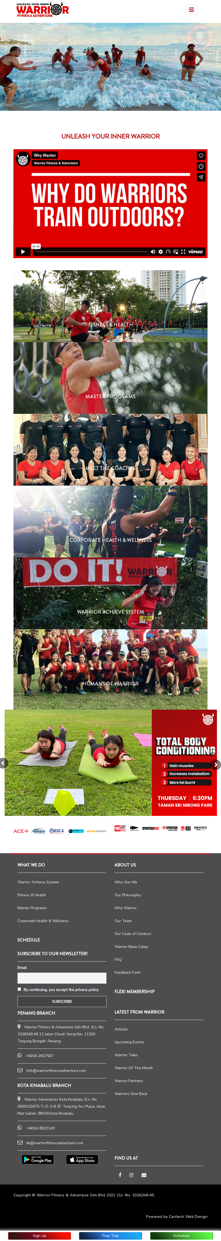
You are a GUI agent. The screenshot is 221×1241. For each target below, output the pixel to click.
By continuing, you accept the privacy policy (61, 989)
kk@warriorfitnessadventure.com (54, 1143)
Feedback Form (127, 972)
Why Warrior (126, 908)
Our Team (123, 920)
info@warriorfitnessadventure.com (56, 1070)
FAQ (118, 959)
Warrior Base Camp (131, 946)
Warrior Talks (126, 1055)
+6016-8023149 (40, 1128)
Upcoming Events (129, 1042)
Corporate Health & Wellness (43, 920)
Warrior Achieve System (38, 882)
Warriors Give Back (131, 1093)
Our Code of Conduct (133, 933)
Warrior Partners (129, 1080)
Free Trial (110, 1235)
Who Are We (126, 882)
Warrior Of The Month (134, 1068)
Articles (121, 1029)
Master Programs (32, 908)
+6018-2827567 (39, 1055)
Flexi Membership (135, 991)
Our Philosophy (128, 895)
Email (22, 967)
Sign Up (39, 1235)
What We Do (31, 865)
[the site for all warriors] (43, 9)
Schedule (181, 1235)
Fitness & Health (32, 895)
